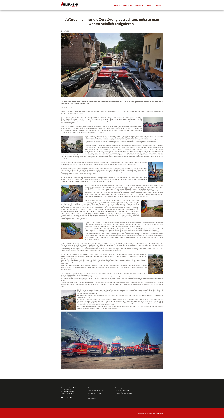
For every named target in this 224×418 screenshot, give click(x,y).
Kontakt (117, 396)
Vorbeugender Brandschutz (96, 391)
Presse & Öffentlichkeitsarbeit (124, 393)
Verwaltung (118, 388)
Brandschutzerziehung (95, 393)
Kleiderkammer (92, 396)
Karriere (90, 388)
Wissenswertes (92, 398)
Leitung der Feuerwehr (122, 391)
